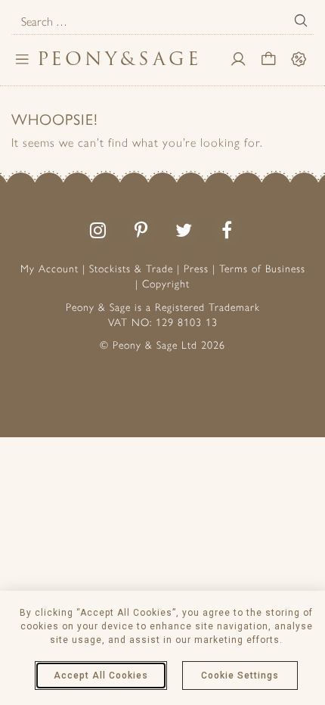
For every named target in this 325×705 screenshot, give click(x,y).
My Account (49, 268)
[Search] (300, 20)
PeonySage (119, 59)
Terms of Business (262, 268)
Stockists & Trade (131, 268)
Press (196, 268)
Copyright (166, 284)
